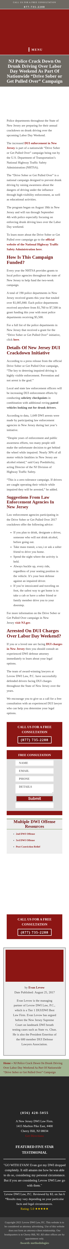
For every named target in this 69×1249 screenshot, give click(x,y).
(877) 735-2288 (34, 740)
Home (7, 1063)
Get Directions (34, 1136)
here (16, 339)
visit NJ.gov (22, 622)
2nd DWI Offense (25, 833)
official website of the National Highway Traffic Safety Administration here (32, 244)
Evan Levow (36, 987)
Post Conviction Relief (28, 846)
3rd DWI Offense (25, 840)
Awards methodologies (34, 1243)
